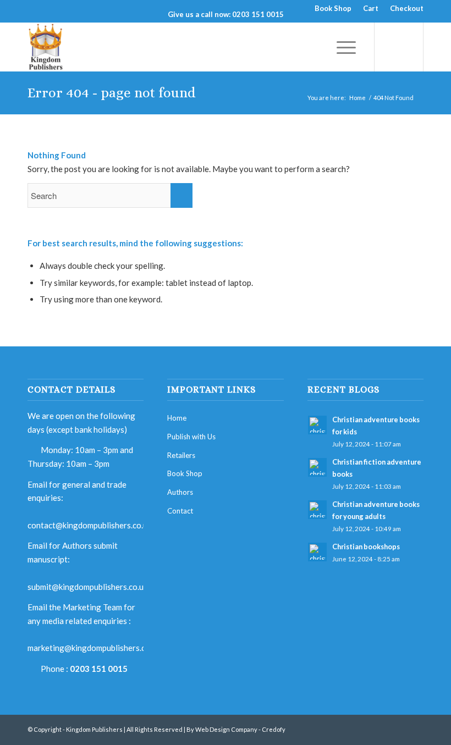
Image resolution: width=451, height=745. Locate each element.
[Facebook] (382, 728)
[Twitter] (399, 728)
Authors (180, 492)
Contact (180, 510)
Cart (370, 8)
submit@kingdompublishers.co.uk (87, 587)
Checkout (407, 8)
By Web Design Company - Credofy (235, 729)
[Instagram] (415, 728)
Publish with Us (191, 436)
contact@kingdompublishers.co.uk (89, 525)
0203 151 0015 (99, 669)
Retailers (181, 455)
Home (357, 97)
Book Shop (333, 8)
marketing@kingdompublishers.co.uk (94, 648)
